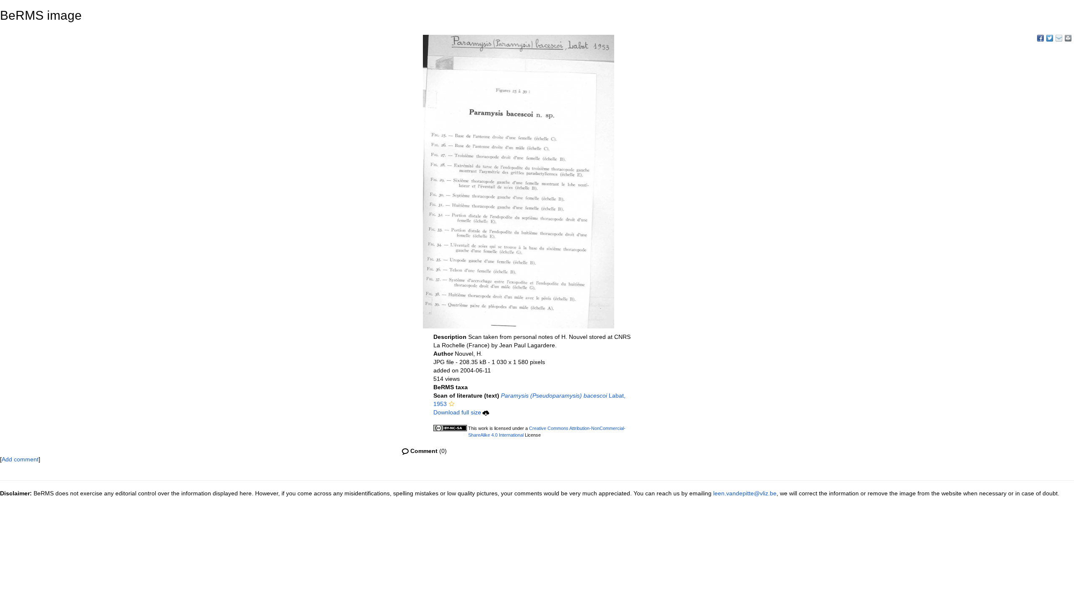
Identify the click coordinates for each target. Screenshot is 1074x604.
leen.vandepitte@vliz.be (745, 493)
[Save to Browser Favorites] (1059, 38)
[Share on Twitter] (1049, 38)
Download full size (457, 412)
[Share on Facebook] (1040, 38)
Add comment (20, 459)
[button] (451, 404)
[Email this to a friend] (1068, 38)
